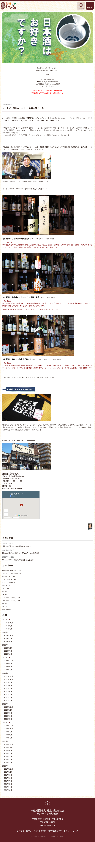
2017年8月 (8, 778)
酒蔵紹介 (6, 610)
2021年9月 (8, 682)
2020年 (5, 704)
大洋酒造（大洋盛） (11, 597)
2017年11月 (8, 772)
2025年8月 (8, 626)
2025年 (5, 620)
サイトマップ (65, 831)
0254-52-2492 (16, 479)
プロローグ (7, 588)
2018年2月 (8, 759)
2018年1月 (8, 762)
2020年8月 (8, 716)
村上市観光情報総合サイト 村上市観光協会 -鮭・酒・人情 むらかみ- (9, 6)
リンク (75, 831)
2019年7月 (8, 732)
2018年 (5, 741)
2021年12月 (8, 676)
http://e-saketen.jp (17, 488)
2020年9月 (8, 713)
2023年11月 (8, 648)
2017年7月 (8, 781)
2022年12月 (8, 661)
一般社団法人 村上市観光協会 (47, 812)
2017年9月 (8, 775)
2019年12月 (8, 726)
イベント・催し (9, 582)
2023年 (5, 645)
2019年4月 (8, 738)
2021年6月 (8, 691)
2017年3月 (8, 790)
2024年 (5, 632)
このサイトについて (25, 831)
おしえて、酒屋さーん (11, 573)
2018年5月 (8, 753)
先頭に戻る (47, 803)
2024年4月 (8, 641)
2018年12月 (8, 744)
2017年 (5, 766)
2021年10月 (8, 679)
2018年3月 (8, 756)
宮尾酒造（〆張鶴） (11, 600)
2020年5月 (8, 719)
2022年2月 (8, 670)
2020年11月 (8, 710)
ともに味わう (9, 579)
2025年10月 (8, 623)
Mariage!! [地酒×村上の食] (13, 570)
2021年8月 (8, 685)
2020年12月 (8, 707)
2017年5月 (8, 784)
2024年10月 (8, 635)
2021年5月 (8, 694)
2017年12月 (8, 769)
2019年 (5, 723)
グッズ (6, 585)
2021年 (5, 673)
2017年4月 (8, 787)
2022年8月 (8, 664)
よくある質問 (40, 831)
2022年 (5, 658)
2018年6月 (8, 750)
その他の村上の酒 (10, 576)
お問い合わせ (53, 831)
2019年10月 (8, 729)
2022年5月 (8, 667)
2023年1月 (8, 654)
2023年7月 (8, 651)
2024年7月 (8, 638)
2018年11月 (8, 747)
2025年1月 (8, 629)
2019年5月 (8, 735)
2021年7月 (8, 688)
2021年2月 (8, 700)
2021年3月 (8, 697)
